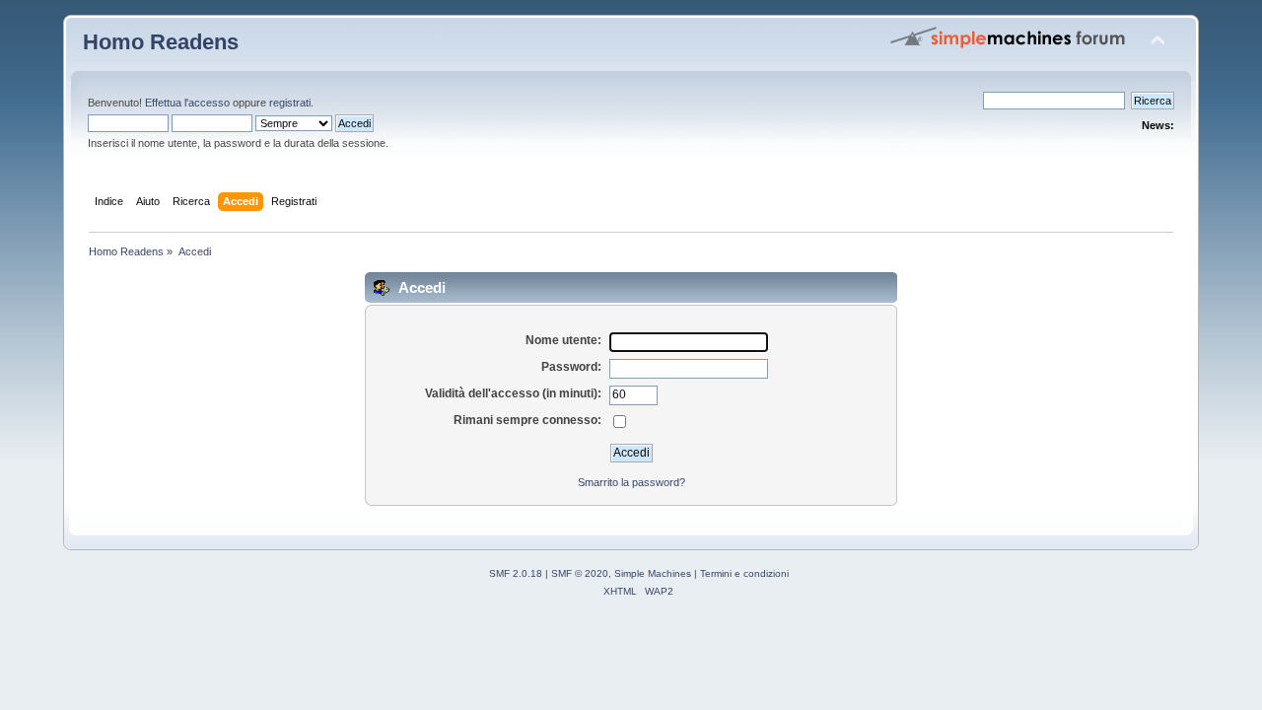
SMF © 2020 (579, 573)
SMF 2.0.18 (515, 573)
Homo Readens (161, 42)
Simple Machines (652, 573)
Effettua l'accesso (187, 102)
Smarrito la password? (631, 482)
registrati (290, 102)
